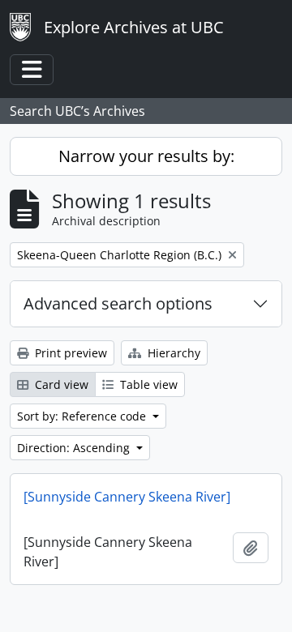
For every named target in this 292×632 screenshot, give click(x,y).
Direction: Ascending (75, 447)
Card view (60, 384)
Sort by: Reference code (83, 416)
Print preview (69, 353)
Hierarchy (172, 353)
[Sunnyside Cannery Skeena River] (127, 497)
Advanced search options (118, 303)
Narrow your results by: (146, 156)
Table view (147, 384)
